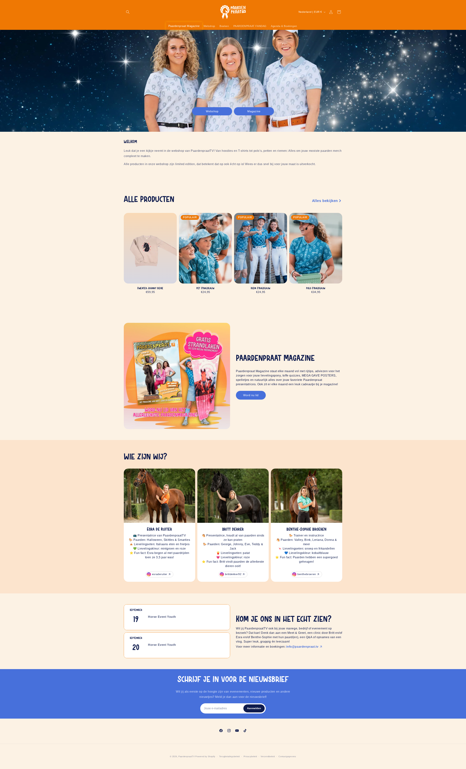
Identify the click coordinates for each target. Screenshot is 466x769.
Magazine (253, 111)
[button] (128, 12)
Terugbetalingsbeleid (229, 756)
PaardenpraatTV (186, 756)
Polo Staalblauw (315, 288)
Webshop (212, 111)
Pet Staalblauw (205, 288)
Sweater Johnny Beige (150, 288)
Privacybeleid (250, 756)
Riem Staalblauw (260, 288)
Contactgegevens (287, 756)
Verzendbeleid (268, 756)
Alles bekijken (325, 201)
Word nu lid (250, 395)
